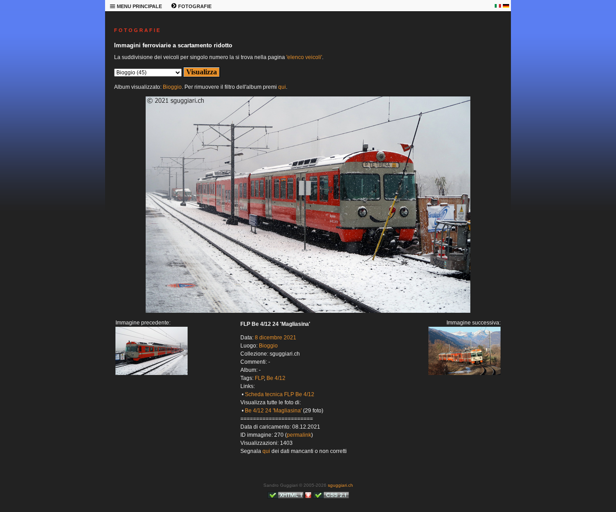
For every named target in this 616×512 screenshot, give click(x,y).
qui (282, 87)
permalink (299, 435)
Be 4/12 (276, 378)
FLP (259, 378)
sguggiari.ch (340, 485)
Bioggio (172, 87)
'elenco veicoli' (304, 57)
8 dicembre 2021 (275, 337)
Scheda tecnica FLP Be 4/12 (279, 394)
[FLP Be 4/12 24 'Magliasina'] (151, 373)
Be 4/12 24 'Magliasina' (273, 410)
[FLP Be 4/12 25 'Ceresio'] (308, 311)
